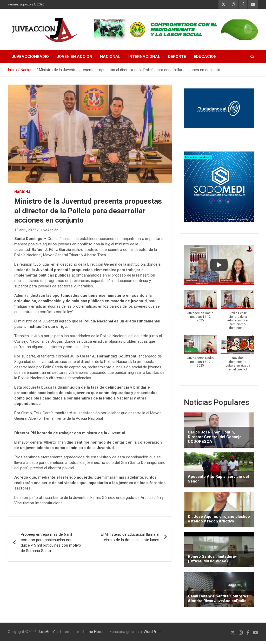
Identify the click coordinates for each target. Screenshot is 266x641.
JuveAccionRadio (30, 56)
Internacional (144, 56)
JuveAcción (48, 230)
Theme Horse (92, 631)
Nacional (110, 56)
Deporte (177, 56)
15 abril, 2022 (25, 230)
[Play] (219, 265)
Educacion (205, 56)
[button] (200, 309)
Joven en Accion (74, 56)
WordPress (153, 631)
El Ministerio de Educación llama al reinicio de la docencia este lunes (130, 537)
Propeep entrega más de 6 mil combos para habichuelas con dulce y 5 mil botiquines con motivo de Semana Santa (51, 542)
